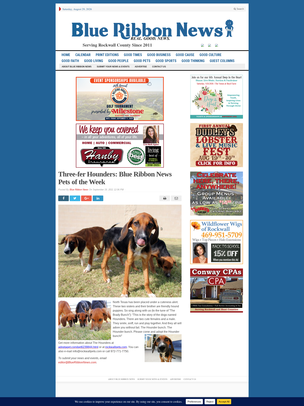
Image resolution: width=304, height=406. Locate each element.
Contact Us (159, 66)
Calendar (83, 55)
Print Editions (107, 55)
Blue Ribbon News (79, 189)
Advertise (141, 66)
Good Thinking (193, 61)
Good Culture (210, 55)
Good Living (93, 61)
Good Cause (185, 55)
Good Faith (70, 61)
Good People (118, 61)
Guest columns (222, 61)
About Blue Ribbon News (76, 66)
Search (240, 9)
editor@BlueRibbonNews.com (77, 362)
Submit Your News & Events (113, 66)
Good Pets (142, 61)
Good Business (159, 55)
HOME (66, 55)
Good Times (133, 55)
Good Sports (166, 61)
